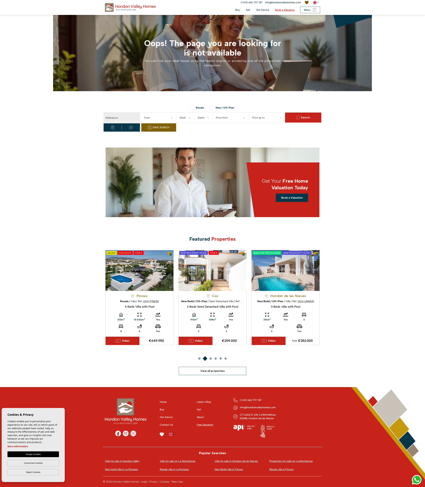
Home (163, 401)
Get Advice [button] (262, 9)
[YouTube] (133, 433)
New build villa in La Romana (121, 469)
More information (17, 446)
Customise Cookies (33, 462)
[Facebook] (118, 433)
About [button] (200, 417)
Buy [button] (237, 9)
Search (305, 117)
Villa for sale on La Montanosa (177, 461)
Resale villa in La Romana (174, 469)
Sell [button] (248, 9)
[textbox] (158, 118)
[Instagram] (125, 433)
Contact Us (166, 424)
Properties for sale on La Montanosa (291, 461)
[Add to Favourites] (169, 254)
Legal (144, 481)
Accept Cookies (33, 454)
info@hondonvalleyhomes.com (283, 2)
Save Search (161, 127)
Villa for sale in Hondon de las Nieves (236, 461)
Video (125, 340)
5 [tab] (220, 358)
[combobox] (158, 117)
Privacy (153, 481)
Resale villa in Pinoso (281, 469)
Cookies (165, 481)
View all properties (212, 370)
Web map (177, 481)
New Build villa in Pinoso (228, 469)
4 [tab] (215, 358)
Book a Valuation (285, 9)
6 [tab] (225, 358)
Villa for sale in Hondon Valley (122, 461)
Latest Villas (204, 401)
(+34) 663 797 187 (251, 2)
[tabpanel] (139, 297)
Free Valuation (205, 424)
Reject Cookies (33, 472)
